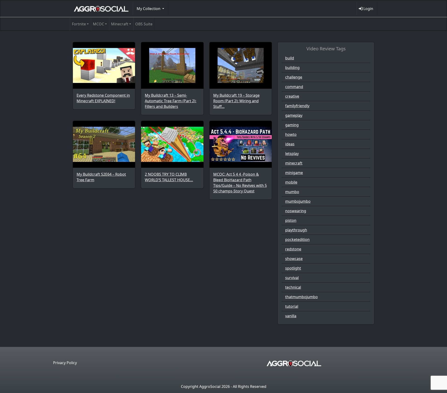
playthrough (296, 229)
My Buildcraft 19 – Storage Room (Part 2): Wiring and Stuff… (236, 101)
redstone (293, 249)
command (294, 86)
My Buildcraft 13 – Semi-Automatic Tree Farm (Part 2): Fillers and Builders (170, 101)
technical (293, 287)
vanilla (290, 315)
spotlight (293, 268)
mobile (291, 182)
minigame (294, 172)
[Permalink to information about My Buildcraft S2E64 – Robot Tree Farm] (104, 144)
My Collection (149, 8)
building (292, 67)
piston (290, 220)
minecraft (293, 163)
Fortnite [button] (79, 24)
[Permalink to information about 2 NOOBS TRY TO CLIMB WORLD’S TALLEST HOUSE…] (172, 144)
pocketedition (297, 239)
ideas (290, 144)
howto (291, 134)
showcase (294, 258)
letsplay (292, 153)
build (289, 58)
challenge (293, 77)
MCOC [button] (98, 24)
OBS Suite (143, 24)
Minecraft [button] (119, 24)
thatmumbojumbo (301, 296)
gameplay (293, 115)
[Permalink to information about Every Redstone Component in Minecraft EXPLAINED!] (104, 65)
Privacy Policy (65, 362)
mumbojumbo (298, 201)
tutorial (291, 306)
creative (292, 96)
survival (292, 277)
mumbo (292, 191)
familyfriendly (297, 105)
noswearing (295, 210)
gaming (292, 124)
